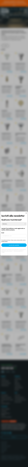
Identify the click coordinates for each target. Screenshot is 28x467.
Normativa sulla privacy (6, 250)
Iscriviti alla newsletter (14, 245)
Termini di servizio (18, 250)
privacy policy (4, 241)
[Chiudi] (26, 213)
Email (2, 232)
